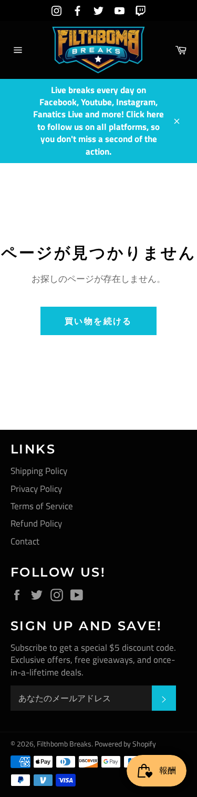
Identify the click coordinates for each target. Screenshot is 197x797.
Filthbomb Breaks (64, 744)
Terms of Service (42, 506)
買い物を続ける (98, 321)
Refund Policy (36, 523)
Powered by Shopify (125, 744)
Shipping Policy (39, 471)
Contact (25, 541)
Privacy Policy (36, 489)
